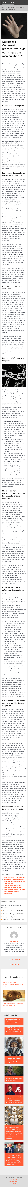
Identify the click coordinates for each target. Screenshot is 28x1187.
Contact (14, 1183)
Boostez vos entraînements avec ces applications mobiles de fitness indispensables (14, 881)
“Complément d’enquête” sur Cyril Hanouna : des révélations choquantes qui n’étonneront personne (14, 1099)
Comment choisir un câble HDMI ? (14, 877)
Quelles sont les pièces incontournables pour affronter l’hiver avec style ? (13, 1030)
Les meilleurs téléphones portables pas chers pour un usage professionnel (14, 891)
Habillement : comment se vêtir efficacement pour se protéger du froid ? (13, 1060)
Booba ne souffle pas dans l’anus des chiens (14, 1079)
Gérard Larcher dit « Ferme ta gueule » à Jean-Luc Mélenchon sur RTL (13, 984)
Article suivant (14, 964)
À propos (14, 1179)
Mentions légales (14, 1181)
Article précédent (14, 959)
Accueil (2, 7)
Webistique (8, 2)
